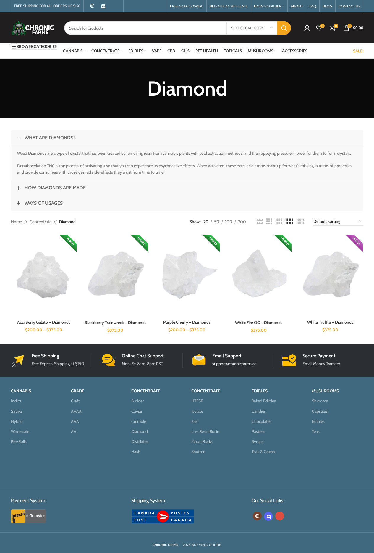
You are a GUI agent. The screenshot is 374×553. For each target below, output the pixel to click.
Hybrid (17, 421)
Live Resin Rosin (205, 431)
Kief (194, 421)
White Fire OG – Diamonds (258, 322)
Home (16, 221)
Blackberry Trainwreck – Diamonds (115, 322)
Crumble (138, 421)
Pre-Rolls (19, 441)
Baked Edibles (264, 401)
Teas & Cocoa (263, 451)
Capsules (320, 411)
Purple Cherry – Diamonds (187, 322)
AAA (75, 421)
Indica (16, 401)
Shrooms (320, 401)
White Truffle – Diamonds (330, 322)
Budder (137, 401)
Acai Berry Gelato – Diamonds (43, 322)
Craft (75, 401)
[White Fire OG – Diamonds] (259, 276)
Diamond (139, 431)
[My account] (307, 28)
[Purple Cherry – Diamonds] (187, 276)
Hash (135, 451)
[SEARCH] (284, 28)
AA (73, 431)
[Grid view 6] (300, 221)
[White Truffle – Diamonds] (330, 276)
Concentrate (40, 221)
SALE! (358, 51)
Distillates (139, 441)
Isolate (197, 411)
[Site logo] (33, 27)
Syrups (257, 441)
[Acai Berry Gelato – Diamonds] (44, 276)
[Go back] (139, 88)
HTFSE (197, 401)
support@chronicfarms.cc (234, 363)
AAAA (76, 411)
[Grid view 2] (260, 221)
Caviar (136, 411)
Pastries (258, 431)
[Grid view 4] (279, 221)
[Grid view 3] (269, 221)
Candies (259, 411)
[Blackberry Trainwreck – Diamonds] (115, 276)
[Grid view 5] (289, 221)
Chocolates (261, 421)
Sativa (16, 411)
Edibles (318, 421)
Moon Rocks (202, 441)
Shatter (197, 451)
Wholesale (20, 431)
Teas (316, 431)
